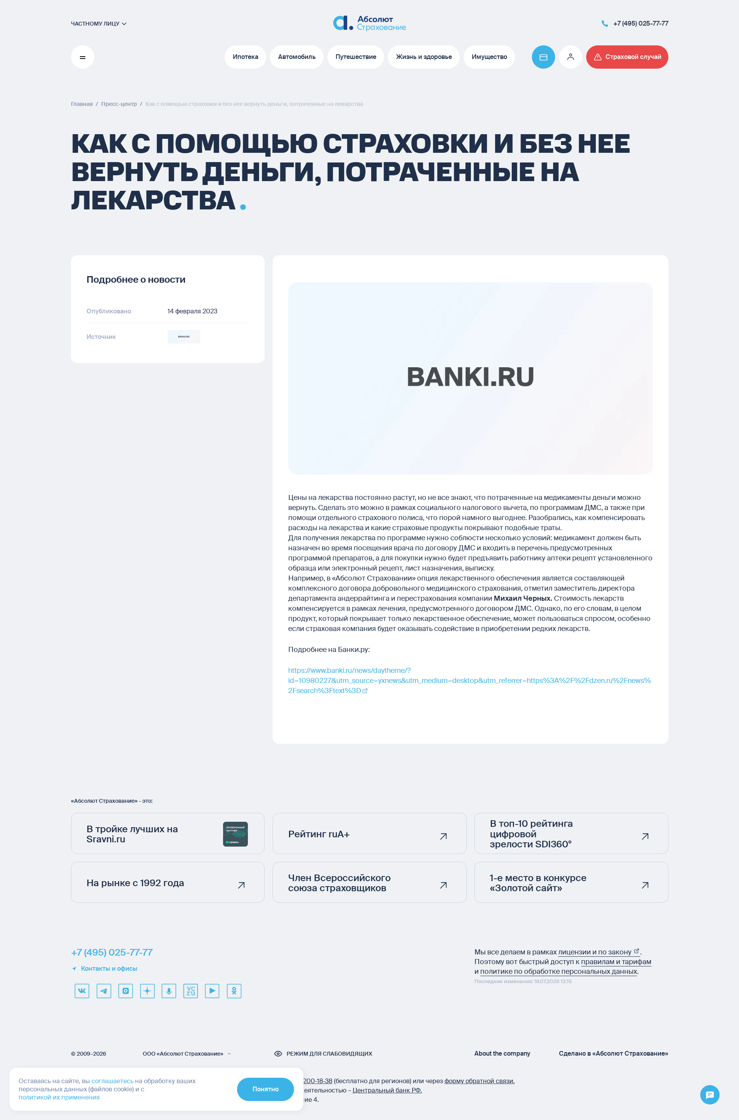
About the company (502, 1053)
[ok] (234, 991)
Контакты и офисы (109, 968)
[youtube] (212, 991)
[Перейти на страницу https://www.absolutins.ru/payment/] (543, 57)
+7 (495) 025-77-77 (111, 952)
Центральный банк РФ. (387, 1090)
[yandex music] (169, 991)
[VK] (82, 991)
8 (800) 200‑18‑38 (306, 1081)
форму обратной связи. (480, 1081)
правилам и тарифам (616, 961)
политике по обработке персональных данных (558, 971)
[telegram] (103, 991)
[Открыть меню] (710, 1095)
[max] (125, 991)
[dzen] (147, 991)
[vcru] (190, 991)
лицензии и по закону (595, 952)
